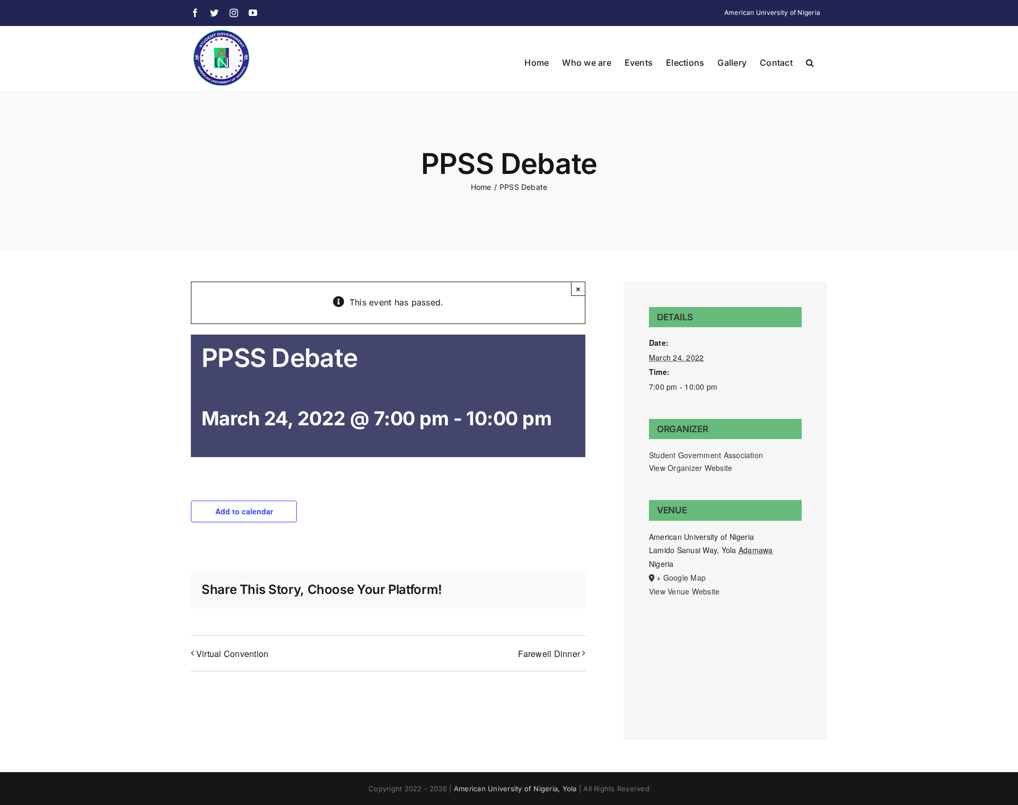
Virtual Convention (232, 654)
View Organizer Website (690, 467)
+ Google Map (681, 577)
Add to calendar (244, 511)
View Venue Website (684, 591)
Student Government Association (706, 455)
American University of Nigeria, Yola (515, 788)
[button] (810, 61)
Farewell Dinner (549, 654)
